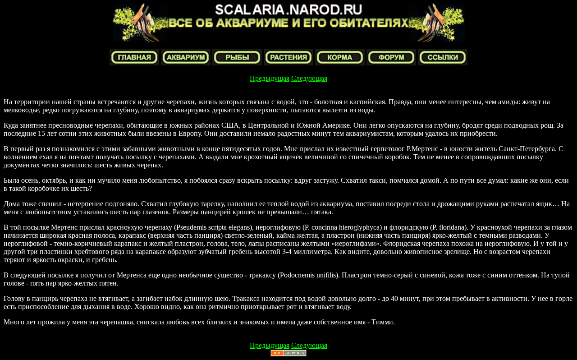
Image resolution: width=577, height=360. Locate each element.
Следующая (309, 78)
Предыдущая (269, 78)
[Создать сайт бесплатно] (288, 354)
